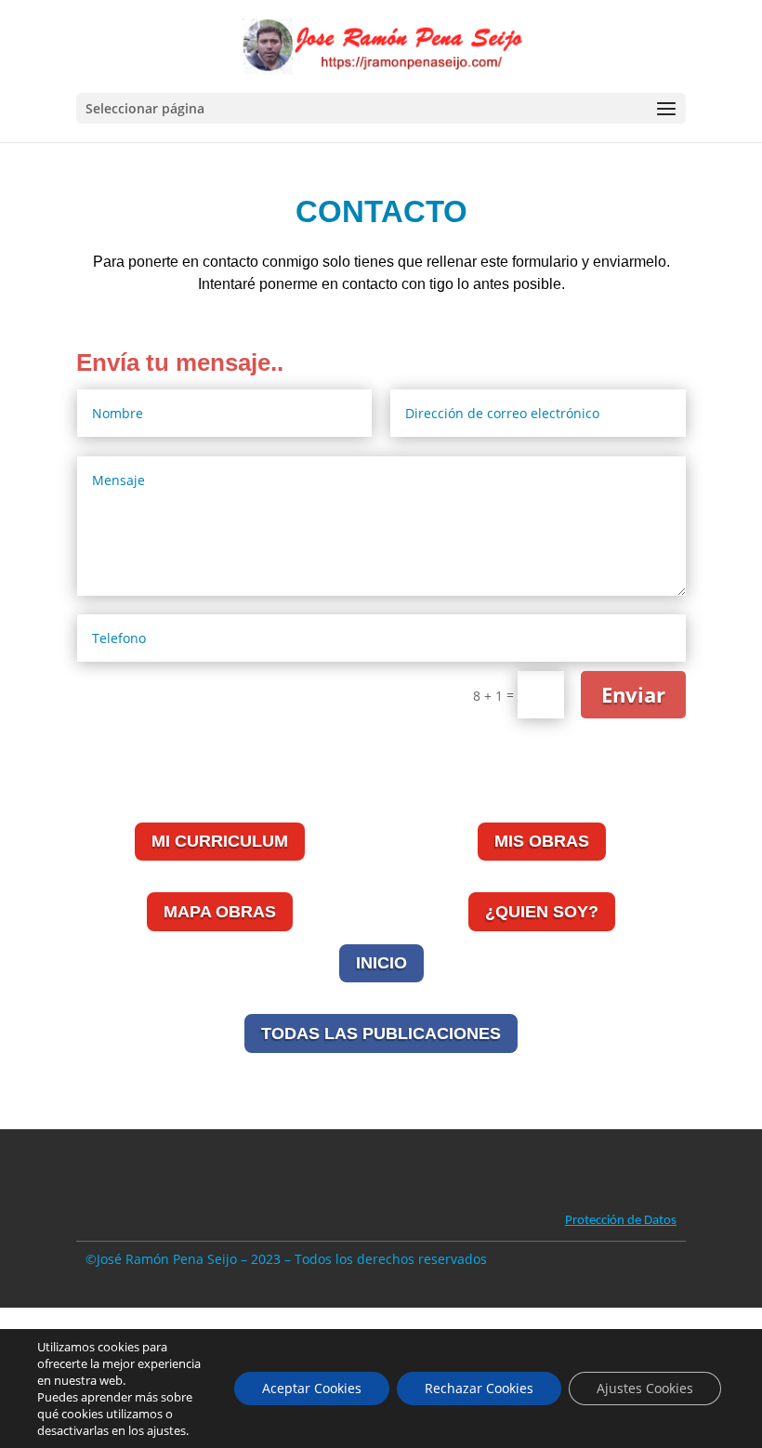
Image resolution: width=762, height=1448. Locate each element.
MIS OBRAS (541, 841)
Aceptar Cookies (311, 1388)
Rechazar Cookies (479, 1388)
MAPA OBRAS (220, 911)
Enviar (633, 694)
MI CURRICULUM (219, 841)
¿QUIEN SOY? (541, 911)
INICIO (381, 963)
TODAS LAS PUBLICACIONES (381, 1033)
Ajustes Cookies (645, 1388)
